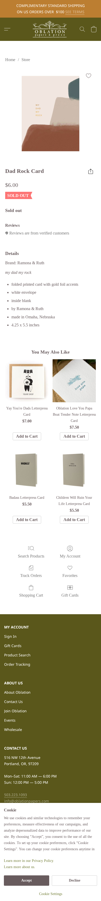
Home (10, 59)
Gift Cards (69, 595)
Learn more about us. (19, 867)
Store (25, 59)
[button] (50, 29)
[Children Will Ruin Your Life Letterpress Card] (74, 470)
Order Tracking (17, 664)
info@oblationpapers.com (26, 801)
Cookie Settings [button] (50, 894)
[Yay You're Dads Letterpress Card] (26, 380)
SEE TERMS (74, 11)
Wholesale (13, 729)
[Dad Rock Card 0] (50, 113)
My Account (70, 556)
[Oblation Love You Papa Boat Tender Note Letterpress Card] (74, 380)
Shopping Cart (31, 595)
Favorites (69, 575)
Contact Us (13, 701)
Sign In (10, 636)
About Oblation (17, 692)
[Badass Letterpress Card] (26, 470)
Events (10, 720)
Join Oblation (15, 710)
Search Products (31, 556)
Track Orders (31, 575)
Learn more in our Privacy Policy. (29, 861)
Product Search (17, 655)
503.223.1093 (15, 794)
